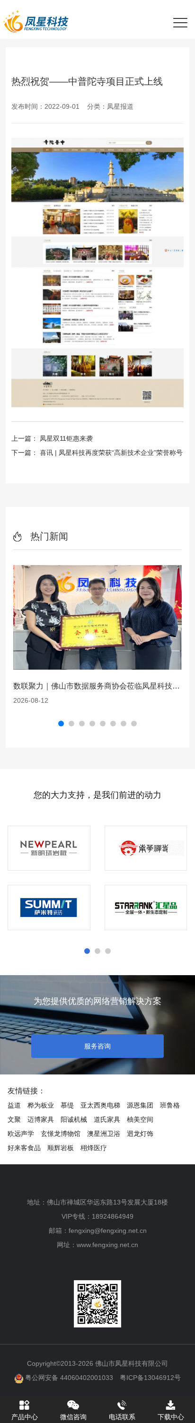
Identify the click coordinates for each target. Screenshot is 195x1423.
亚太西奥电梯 (100, 1105)
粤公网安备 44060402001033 (68, 1377)
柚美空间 (140, 1119)
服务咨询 (97, 1046)
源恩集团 (140, 1105)
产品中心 (24, 1417)
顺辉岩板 (60, 1148)
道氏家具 (107, 1119)
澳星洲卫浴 (103, 1133)
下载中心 (171, 1417)
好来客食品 (24, 1148)
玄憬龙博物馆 (60, 1133)
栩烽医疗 (93, 1148)
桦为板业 (40, 1105)
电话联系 (122, 1417)
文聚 (14, 1119)
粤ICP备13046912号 (150, 1377)
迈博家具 (40, 1119)
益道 (14, 1105)
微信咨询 (73, 1417)
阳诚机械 (74, 1119)
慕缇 (67, 1105)
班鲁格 (170, 1105)
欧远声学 (21, 1133)
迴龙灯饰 (140, 1133)
